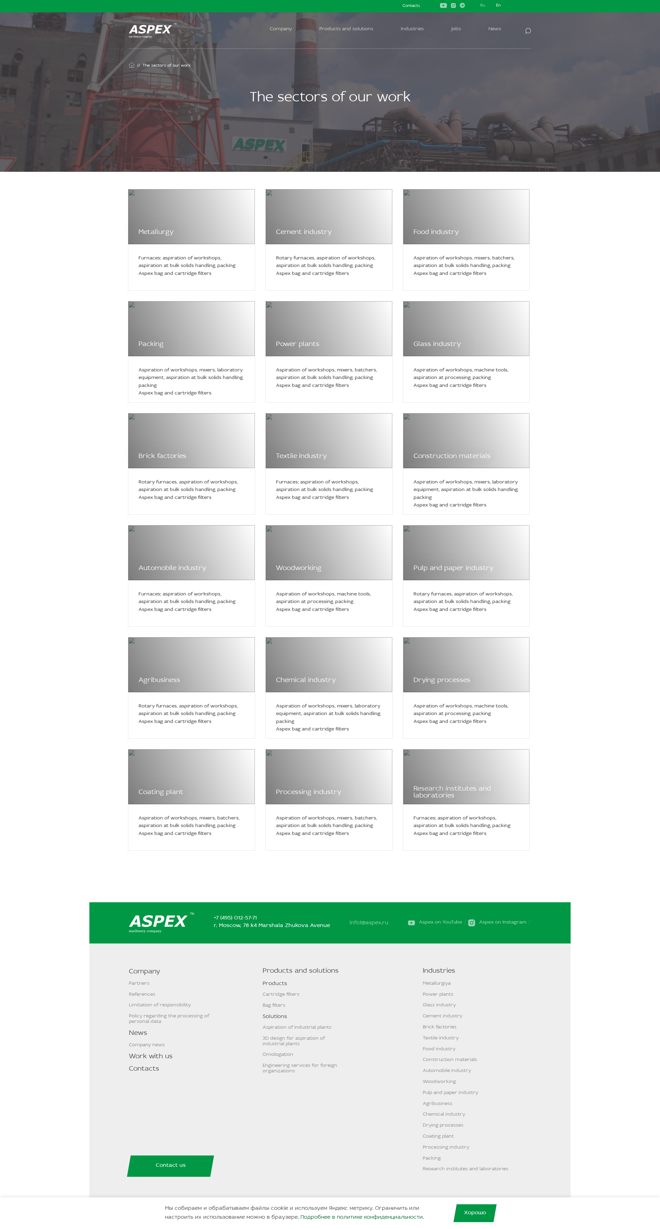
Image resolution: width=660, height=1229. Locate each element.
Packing (151, 344)
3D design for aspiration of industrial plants (294, 1041)
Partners (139, 983)
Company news (147, 1045)
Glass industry (437, 344)
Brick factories (162, 456)
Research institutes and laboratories (452, 792)
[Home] (131, 65)
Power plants (297, 344)
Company (281, 29)
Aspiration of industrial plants (297, 1027)
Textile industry (301, 456)
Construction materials (452, 456)
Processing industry (308, 792)
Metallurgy (156, 232)
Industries (412, 29)
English (498, 6)
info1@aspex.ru (369, 923)
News (494, 29)
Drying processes (442, 680)
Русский (482, 6)
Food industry (436, 232)
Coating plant (161, 792)
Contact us (171, 1165)
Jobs (456, 29)
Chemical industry (306, 680)
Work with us (151, 1056)
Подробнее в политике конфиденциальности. (362, 1217)
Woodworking (298, 568)
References (142, 994)
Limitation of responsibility (160, 1005)
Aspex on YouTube (440, 922)
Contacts (411, 6)
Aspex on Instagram (502, 922)
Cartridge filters (281, 994)
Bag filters (274, 1005)
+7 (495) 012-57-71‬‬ (235, 918)
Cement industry (304, 232)
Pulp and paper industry (454, 568)
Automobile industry (172, 568)
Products (275, 983)
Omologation (278, 1054)
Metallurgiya (437, 983)
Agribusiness (159, 680)
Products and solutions (346, 29)
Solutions (275, 1016)
